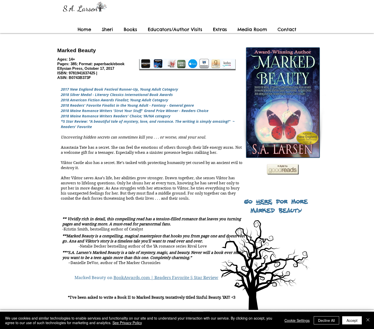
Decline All (326, 320)
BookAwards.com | (133, 277)
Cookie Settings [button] (297, 320)
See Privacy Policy (127, 322)
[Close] (368, 320)
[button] (175, 29)
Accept (352, 320)
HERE (264, 201)
